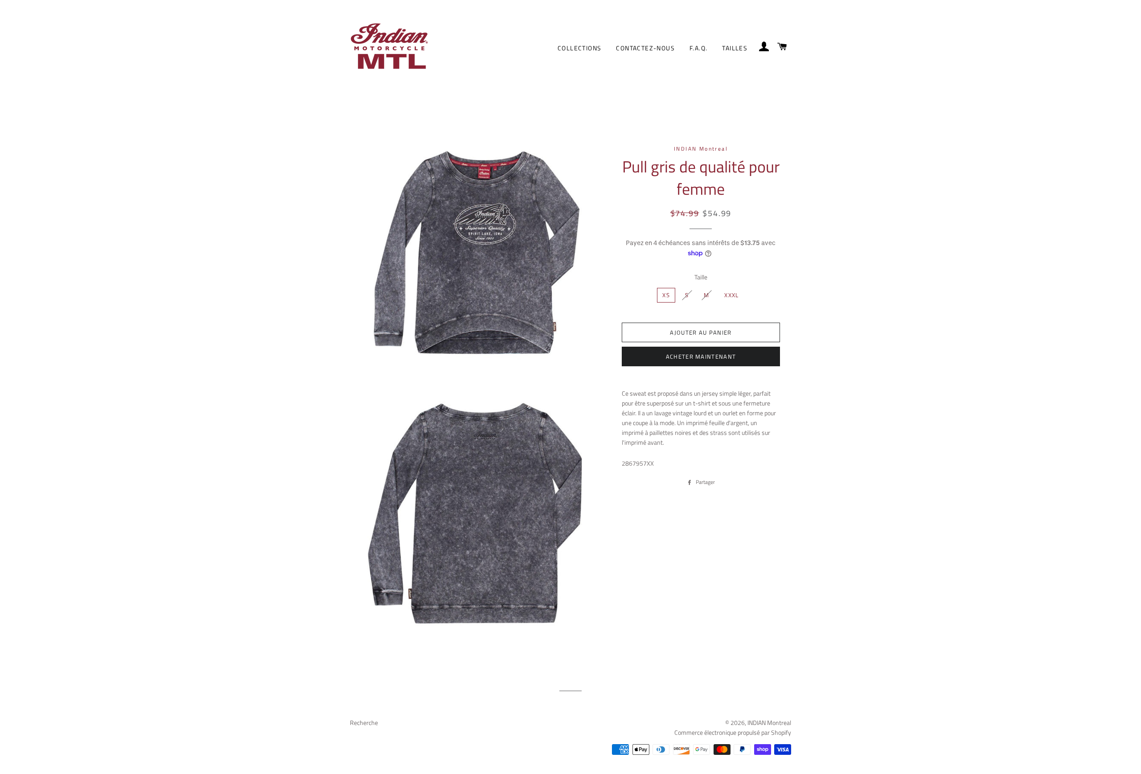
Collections (579, 48)
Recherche (364, 722)
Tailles (734, 48)
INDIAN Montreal (769, 722)
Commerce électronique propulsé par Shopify (732, 732)
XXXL (731, 295)
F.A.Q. (698, 48)
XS (666, 295)
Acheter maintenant (701, 356)
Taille (700, 277)
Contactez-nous (645, 48)
